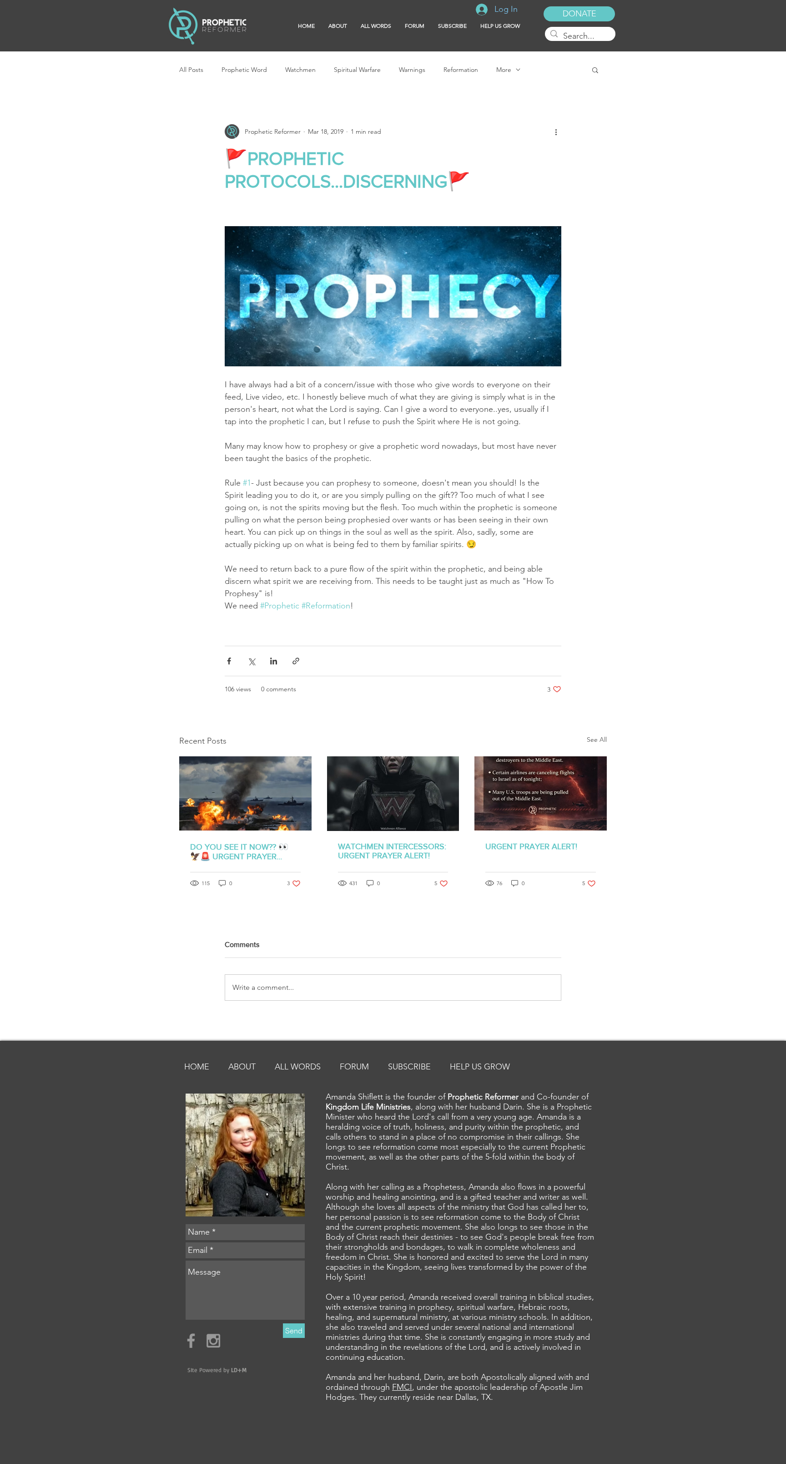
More (503, 70)
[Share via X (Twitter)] (251, 661)
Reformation (460, 70)
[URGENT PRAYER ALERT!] (540, 793)
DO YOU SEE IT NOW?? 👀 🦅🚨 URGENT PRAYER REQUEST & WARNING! (239, 851)
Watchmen (300, 70)
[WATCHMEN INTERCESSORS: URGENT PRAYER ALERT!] (393, 793)
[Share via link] (296, 661)
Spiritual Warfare (357, 70)
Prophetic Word (244, 70)
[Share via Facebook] (229, 661)
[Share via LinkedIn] (273, 661)
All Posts (191, 70)
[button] (452, 26)
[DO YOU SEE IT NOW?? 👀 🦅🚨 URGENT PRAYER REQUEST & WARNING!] (245, 793)
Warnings (412, 70)
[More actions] (555, 131)
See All (597, 739)
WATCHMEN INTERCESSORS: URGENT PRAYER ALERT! (392, 851)
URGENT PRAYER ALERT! (531, 846)
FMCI (402, 1387)
